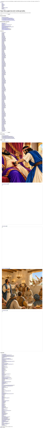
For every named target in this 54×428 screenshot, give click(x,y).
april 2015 (3, 126)
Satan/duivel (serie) (4, 407)
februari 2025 (3, 45)
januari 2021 (3, 79)
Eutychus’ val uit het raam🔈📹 (6, 268)
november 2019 (4, 89)
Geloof (3, 379)
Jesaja (2, 388)
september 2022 (4, 65)
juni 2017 (3, 109)
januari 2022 (3, 71)
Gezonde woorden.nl (3, 0)
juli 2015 (3, 124)
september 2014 (4, 130)
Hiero (1, 427)
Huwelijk (3, 386)
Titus (2, 415)
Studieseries (3, 4)
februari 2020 (3, 87)
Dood (2, 365)
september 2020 (4, 82)
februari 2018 (3, 103)
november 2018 (4, 97)
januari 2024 (3, 54)
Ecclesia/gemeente (4, 366)
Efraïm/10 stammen (4, 367)
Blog (2, 3)
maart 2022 (3, 69)
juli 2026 (3, 33)
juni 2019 (3, 92)
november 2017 (4, 105)
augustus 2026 (3, 32)
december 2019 (4, 88)
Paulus (3, 403)
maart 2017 (3, 111)
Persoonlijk (3, 404)
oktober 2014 (3, 129)
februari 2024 (3, 53)
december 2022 (4, 63)
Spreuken (3, 411)
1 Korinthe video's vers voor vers (6, 24)
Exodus (3, 372)
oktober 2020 (3, 81)
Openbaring (3, 401)
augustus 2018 (3, 99)
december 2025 (4, 38)
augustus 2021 (3, 74)
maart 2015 (3, 127)
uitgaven (3, 5)
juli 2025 (3, 41)
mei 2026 (3, 34)
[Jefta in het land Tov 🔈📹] (22, 205)
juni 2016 (3, 117)
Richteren (3, 405)
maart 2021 (3, 78)
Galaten (3, 375)
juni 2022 (3, 67)
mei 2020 (3, 85)
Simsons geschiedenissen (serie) (6, 29)
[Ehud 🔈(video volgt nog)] (22, 163)
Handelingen (3, 382)
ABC (2, 6)
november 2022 (4, 64)
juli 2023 (3, 58)
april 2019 (3, 93)
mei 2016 (3, 118)
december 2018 (4, 96)
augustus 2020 (3, 83)
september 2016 (4, 115)
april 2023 (3, 60)
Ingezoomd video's (4, 27)
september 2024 (4, 48)
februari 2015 (3, 128)
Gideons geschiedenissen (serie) (6, 28)
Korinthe (3, 394)
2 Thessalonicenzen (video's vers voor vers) (7, 356)
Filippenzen (3, 374)
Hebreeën (3, 383)
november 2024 (4, 47)
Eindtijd (3, 368)
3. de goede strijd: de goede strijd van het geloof (8, 19)
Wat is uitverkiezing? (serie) (5, 419)
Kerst (2, 392)
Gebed (3, 376)
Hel (2, 384)
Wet (2, 422)
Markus (3, 396)
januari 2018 (3, 104)
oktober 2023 (3, 56)
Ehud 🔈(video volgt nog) (5, 17)
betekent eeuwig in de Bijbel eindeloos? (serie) (8, 361)
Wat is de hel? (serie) (4, 417)
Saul (2, 408)
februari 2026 (3, 36)
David (2, 362)
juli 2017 (3, 108)
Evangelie (3, 371)
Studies (3, 412)
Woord (3, 424)
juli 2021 (3, 75)
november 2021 (4, 72)
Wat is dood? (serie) (4, 418)
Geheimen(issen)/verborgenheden (6, 377)
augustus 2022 (3, 66)
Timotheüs (3, 414)
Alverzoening (3, 360)
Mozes (3, 398)
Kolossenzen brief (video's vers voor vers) (7, 26)
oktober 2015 (3, 122)
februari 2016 (3, 119)
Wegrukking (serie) (4, 421)
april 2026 (3, 35)
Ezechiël (3, 373)
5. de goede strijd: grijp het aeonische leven (7, 136)
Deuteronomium (4, 364)
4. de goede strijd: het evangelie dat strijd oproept (8, 18)
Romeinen (3, 406)
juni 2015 (3, 125)
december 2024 (4, 46)
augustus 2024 (3, 49)
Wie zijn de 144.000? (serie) (5, 423)
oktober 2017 (3, 106)
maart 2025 (3, 44)
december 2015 (4, 121)
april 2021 (3, 77)
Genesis (3, 380)
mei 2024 (3, 51)
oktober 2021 (3, 73)
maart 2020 (3, 86)
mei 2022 (3, 68)
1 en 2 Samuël (3, 354)
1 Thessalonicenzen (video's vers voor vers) (7, 355)
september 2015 (4, 123)
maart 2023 (3, 61)
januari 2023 (3, 62)
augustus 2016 (3, 116)
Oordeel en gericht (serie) (5, 400)
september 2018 (4, 98)
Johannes (3, 389)
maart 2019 (3, 94)
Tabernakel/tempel (4, 413)
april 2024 (3, 52)
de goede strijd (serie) (4, 363)
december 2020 (4, 80)
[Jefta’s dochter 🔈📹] (22, 247)
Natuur (3, 399)
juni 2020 (3, 84)
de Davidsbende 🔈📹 (5, 310)
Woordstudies (3, 425)
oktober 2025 (3, 39)
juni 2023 (3, 59)
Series (2, 409)
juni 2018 (3, 100)
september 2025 (4, 40)
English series (3, 23)
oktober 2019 (3, 90)
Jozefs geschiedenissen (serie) (5, 390)
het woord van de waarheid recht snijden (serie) (8, 385)
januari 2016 (3, 120)
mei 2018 (3, 101)
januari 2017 (3, 112)
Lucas (2, 395)
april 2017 (3, 110)
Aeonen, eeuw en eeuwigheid (5, 358)
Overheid (3, 402)
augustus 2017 (3, 107)
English (3, 8)
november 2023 (4, 55)
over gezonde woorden (5, 7)
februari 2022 (3, 70)
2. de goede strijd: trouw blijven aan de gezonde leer (8, 138)
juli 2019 (3, 91)
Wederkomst (3, 420)
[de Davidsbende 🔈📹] (22, 331)
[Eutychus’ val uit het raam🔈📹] (22, 289)
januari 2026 (3, 37)
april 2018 (3, 102)
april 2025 (3, 43)
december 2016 (4, 113)
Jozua (2, 391)
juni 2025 (3, 42)
